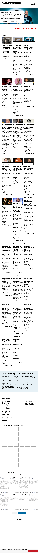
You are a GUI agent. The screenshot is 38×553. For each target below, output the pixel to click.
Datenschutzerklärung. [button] (18, 552)
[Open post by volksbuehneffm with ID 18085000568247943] (4, 484)
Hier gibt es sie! (20, 381)
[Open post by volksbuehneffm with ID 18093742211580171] (33, 484)
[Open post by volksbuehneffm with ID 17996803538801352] (23, 484)
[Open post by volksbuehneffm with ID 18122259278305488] (14, 484)
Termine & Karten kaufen (23, 28)
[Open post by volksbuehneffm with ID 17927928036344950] (4, 501)
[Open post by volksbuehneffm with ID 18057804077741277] (33, 501)
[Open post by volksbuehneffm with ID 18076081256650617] (14, 501)
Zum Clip (4, 420)
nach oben (19, 518)
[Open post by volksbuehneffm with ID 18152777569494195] (23, 501)
